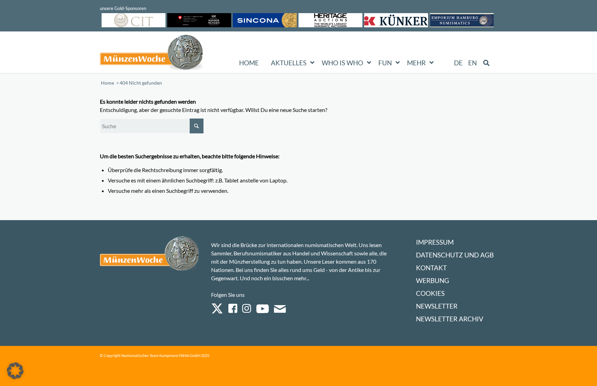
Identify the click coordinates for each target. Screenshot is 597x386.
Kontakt (431, 268)
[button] (15, 371)
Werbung (432, 280)
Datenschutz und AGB (455, 255)
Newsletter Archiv (449, 319)
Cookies (430, 293)
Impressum (435, 242)
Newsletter (436, 306)
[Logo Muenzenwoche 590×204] (151, 53)
